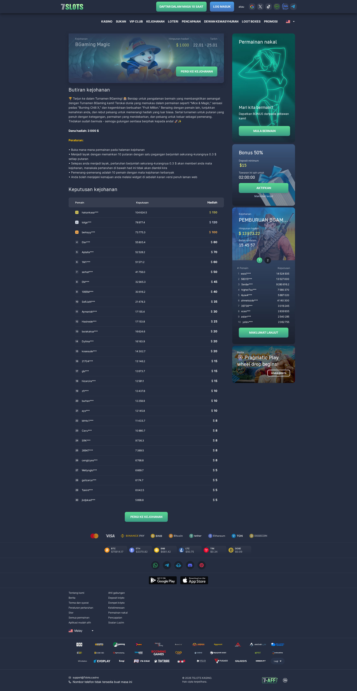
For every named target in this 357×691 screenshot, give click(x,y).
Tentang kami (76, 592)
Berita (72, 597)
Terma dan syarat (79, 602)
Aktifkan (263, 188)
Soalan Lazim (116, 622)
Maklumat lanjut (263, 196)
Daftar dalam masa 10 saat (181, 6)
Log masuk (222, 6)
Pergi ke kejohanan (197, 71)
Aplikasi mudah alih (80, 622)
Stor (71, 612)
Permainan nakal (118, 612)
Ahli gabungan (116, 592)
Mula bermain (264, 131)
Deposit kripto (116, 597)
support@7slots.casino (86, 677)
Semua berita (278, 373)
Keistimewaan (116, 607)
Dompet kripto (116, 602)
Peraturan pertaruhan (81, 607)
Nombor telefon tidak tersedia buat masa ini (102, 682)
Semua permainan (79, 617)
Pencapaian (115, 617)
